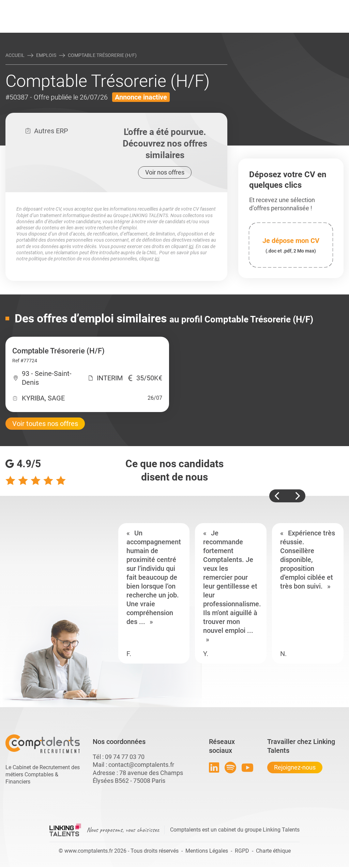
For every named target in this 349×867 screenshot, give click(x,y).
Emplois (46, 55)
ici (191, 246)
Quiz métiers (204, 6)
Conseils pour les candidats (227, 6)
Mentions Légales (206, 851)
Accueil (15, 55)
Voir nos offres (164, 172)
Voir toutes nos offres (45, 424)
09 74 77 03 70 (125, 756)
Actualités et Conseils (58, 6)
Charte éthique (273, 851)
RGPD (242, 851)
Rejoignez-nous (295, 767)
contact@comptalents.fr (141, 764)
